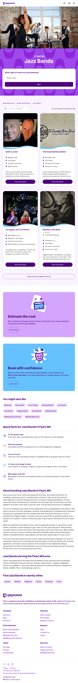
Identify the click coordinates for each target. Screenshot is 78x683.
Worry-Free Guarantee (17, 375)
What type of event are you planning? (22, 72)
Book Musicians (8, 103)
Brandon (18, 581)
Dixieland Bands (48, 405)
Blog (5, 618)
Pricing (6, 650)
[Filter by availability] (18, 108)
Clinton (38, 581)
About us (6, 615)
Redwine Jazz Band (51, 230)
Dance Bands (33, 405)
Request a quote (47, 621)
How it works (45, 615)
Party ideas (44, 618)
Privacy (12, 668)
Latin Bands (62, 405)
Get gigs (6, 647)
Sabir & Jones (11, 152)
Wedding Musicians (32, 417)
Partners (6, 621)
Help (42, 630)
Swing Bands (36, 411)
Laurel (59, 581)
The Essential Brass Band (54, 152)
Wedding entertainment (12, 638)
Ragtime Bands (22, 411)
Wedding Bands (50, 411)
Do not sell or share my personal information (19, 673)
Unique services (46, 650)
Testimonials (8, 653)
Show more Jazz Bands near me (39, 276)
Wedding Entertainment (12, 417)
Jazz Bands (37, 103)
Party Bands (8, 411)
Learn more (14, 384)
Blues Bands (19, 405)
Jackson (7, 581)
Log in (42, 635)
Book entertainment (11, 630)
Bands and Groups (23, 103)
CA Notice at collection (11, 671)
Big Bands (7, 405)
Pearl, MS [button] (40, 56)
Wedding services (47, 653)
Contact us (44, 632)
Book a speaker (9, 632)
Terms (5, 668)
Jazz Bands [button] (39, 61)
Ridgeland (28, 581)
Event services (46, 647)
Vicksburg (49, 581)
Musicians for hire (10, 635)
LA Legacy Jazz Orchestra (17, 230)
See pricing (14, 330)
